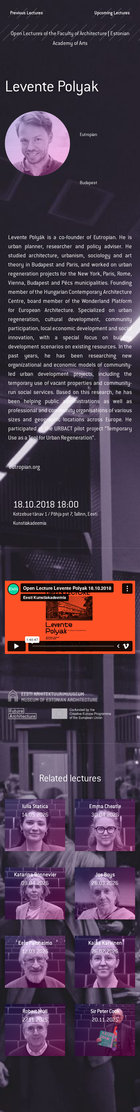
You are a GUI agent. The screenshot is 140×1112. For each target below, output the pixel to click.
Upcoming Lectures (112, 13)
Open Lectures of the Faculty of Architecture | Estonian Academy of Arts (70, 36)
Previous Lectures (26, 13)
